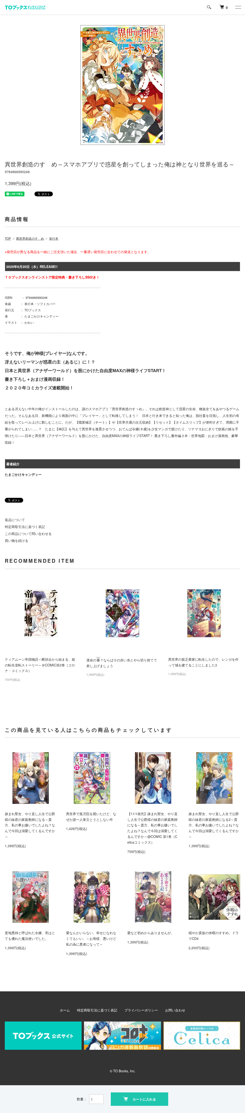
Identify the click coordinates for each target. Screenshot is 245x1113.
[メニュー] (238, 7)
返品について (15, 519)
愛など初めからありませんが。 (150, 932)
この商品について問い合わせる (28, 533)
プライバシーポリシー (141, 1010)
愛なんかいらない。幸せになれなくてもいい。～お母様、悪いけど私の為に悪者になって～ (91, 938)
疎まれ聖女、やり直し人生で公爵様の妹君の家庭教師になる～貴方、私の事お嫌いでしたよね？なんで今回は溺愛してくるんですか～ (30, 825)
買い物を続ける (16, 540)
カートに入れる (144, 1099)
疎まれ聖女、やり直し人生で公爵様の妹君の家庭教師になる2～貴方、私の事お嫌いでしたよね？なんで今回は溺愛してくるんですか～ (214, 825)
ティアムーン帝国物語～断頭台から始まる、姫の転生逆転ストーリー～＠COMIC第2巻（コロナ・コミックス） (40, 665)
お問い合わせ (175, 1010)
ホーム (65, 1010)
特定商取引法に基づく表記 (25, 526)
